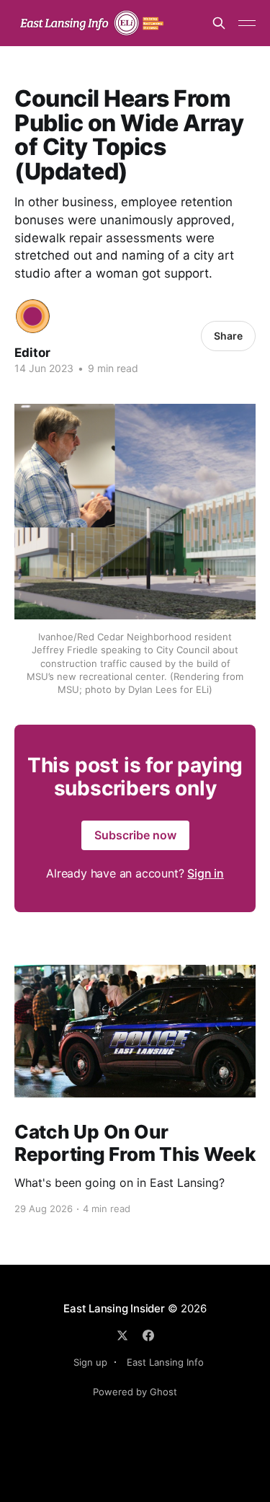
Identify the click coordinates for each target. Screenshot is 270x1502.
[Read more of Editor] (32, 316)
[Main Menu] (247, 23)
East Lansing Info (165, 1362)
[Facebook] (148, 1335)
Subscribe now (135, 835)
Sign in (205, 873)
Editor (32, 352)
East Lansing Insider (114, 1308)
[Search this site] (218, 23)
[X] (122, 1335)
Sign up (90, 1362)
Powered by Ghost (135, 1391)
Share (228, 336)
